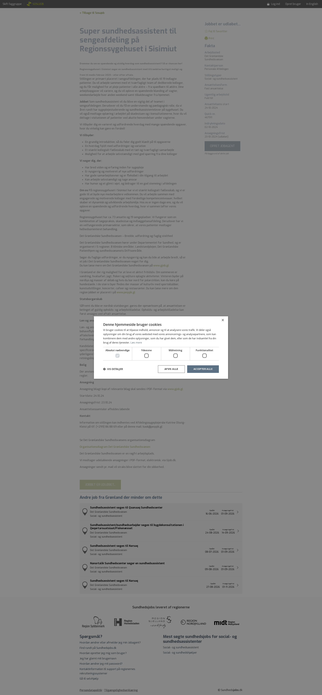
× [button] (222, 320)
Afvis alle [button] (171, 368)
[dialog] (161, 347)
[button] (113, 369)
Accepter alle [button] (203, 368)
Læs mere (136, 342)
